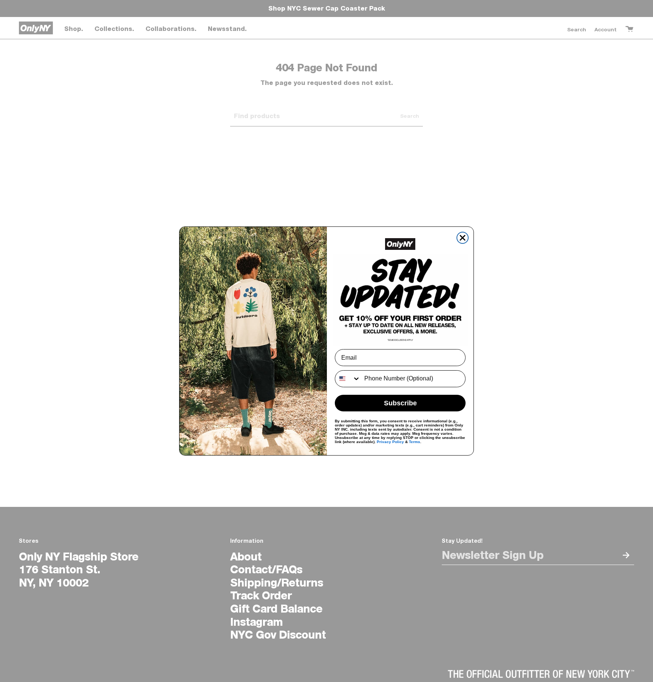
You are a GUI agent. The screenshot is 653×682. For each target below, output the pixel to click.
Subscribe (400, 403)
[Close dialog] (462, 237)
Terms (414, 442)
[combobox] (348, 379)
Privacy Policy (390, 442)
